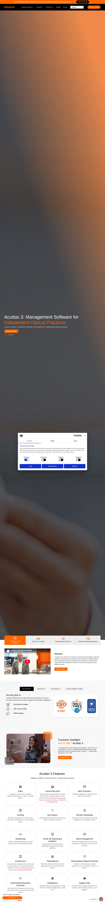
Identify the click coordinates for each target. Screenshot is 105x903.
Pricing (65, 7)
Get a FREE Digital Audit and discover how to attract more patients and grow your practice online (42, 2)
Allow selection (52, 466)
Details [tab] (52, 441)
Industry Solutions (26, 7)
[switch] (44, 460)
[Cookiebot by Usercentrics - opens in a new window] (74, 436)
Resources (49, 7)
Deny (30, 466)
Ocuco (6, 334)
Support (58, 7)
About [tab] (75, 441)
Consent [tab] (29, 441)
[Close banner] (84, 435)
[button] (28, 748)
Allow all (74, 466)
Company (39, 7)
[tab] (27, 689)
